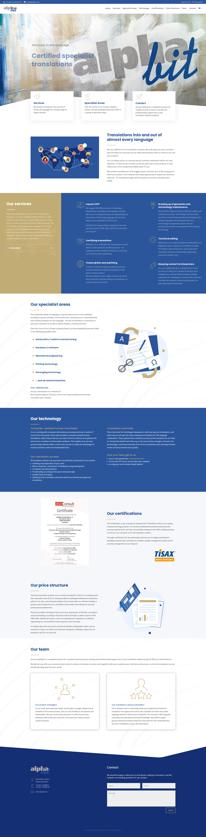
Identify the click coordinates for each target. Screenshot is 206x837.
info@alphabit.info (136, 458)
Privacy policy (197, 2)
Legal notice (186, 2)
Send (170, 810)
